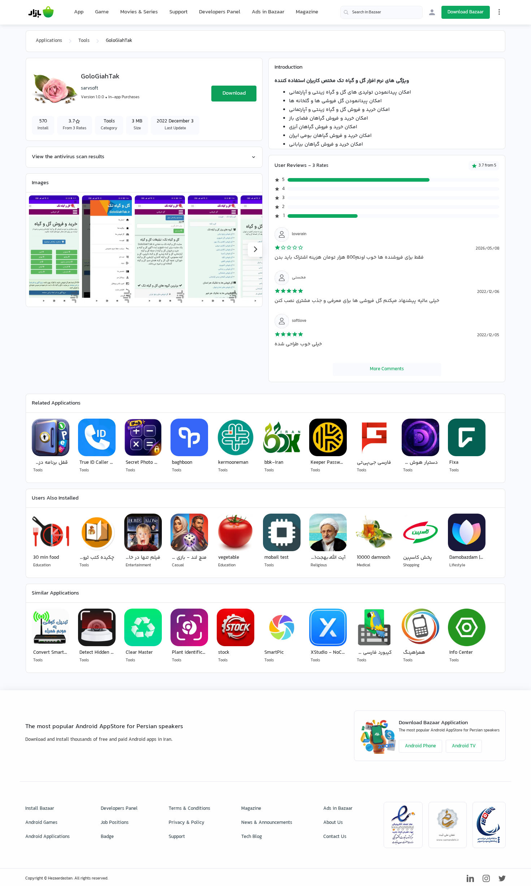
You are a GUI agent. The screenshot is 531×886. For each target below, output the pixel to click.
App (78, 12)
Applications (49, 41)
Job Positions (115, 823)
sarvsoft (89, 88)
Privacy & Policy (186, 823)
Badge (107, 837)
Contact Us (334, 837)
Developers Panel (219, 12)
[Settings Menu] (499, 11)
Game (102, 12)
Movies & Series (139, 12)
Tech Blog (251, 837)
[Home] (41, 12)
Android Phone (420, 746)
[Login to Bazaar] (432, 12)
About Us (333, 823)
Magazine (307, 12)
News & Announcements (266, 823)
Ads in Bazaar (268, 12)
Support (178, 12)
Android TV (464, 746)
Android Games (41, 823)
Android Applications (47, 837)
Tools (84, 41)
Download (234, 93)
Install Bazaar (39, 809)
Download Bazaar (466, 12)
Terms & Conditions (189, 809)
